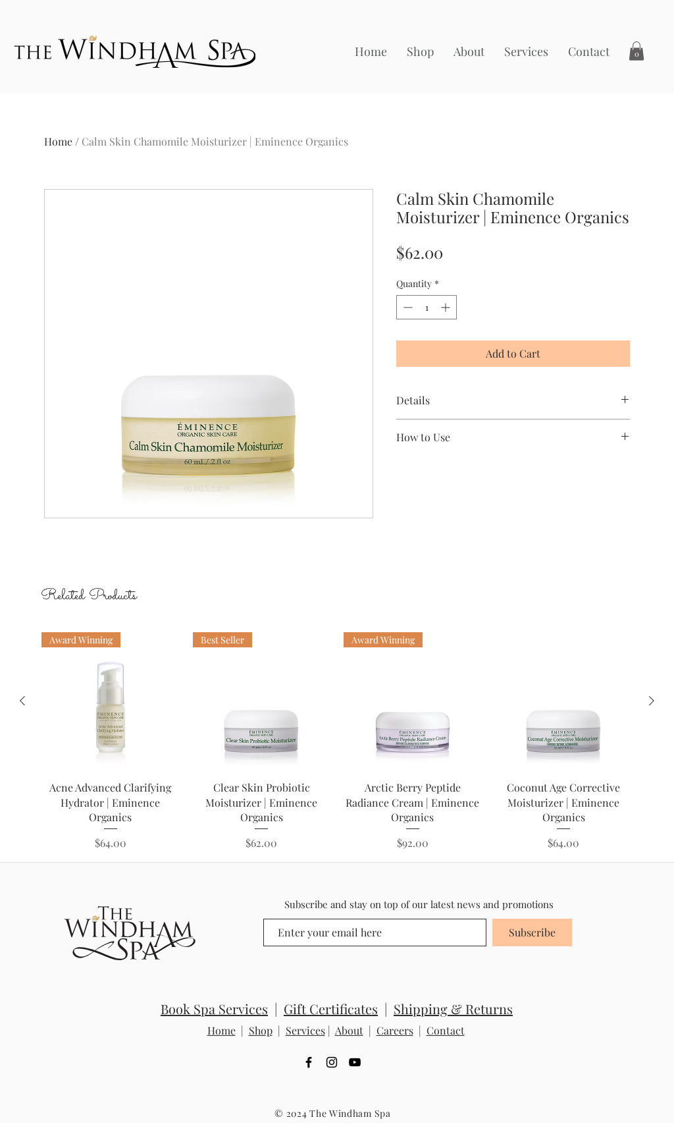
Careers (394, 1030)
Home (58, 141)
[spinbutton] (426, 307)
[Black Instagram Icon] (331, 1062)
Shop (260, 1030)
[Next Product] (652, 701)
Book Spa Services (214, 1008)
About (349, 1030)
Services (305, 1030)
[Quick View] (564, 701)
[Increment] (446, 307)
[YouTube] (355, 1062)
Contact (446, 1030)
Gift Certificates (331, 1008)
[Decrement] (406, 307)
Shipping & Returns (453, 1008)
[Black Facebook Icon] (308, 1062)
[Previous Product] (22, 701)
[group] (337, 742)
